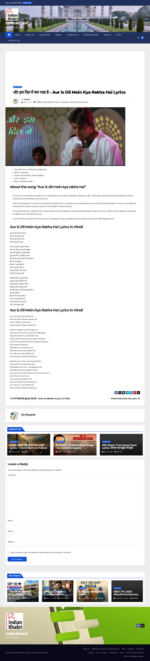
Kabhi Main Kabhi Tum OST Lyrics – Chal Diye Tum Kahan (28, 446)
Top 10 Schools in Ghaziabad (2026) (20, 593)
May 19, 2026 (51, 598)
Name (11, 521)
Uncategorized (14, 588)
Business (104, 652)
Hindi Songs (17, 87)
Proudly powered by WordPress (15, 652)
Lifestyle (29, 35)
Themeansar (43, 652)
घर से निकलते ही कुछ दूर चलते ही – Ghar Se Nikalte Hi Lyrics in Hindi (41, 398)
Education (44, 35)
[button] (138, 38)
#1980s (39, 102)
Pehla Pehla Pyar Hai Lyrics (124, 398)
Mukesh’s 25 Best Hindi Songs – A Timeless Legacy (75, 446)
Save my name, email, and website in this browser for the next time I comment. (40, 552)
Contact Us (14, 41)
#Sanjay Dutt (83, 102)
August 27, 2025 (87, 598)
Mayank (27, 99)
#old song (73, 102)
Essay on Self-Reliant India (92, 593)
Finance (47, 588)
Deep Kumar (65, 598)
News (17, 35)
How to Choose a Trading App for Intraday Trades (55, 594)
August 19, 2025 (122, 598)
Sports (107, 35)
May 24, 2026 (16, 598)
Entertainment (91, 35)
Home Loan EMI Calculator (135, 652)
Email (10, 531)
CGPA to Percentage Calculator (134, 656)
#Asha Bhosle (48, 102)
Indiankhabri (16, 23)
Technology (72, 35)
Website (11, 542)
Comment (12, 475)
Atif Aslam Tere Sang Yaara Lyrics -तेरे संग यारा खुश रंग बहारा (119, 446)
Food (118, 35)
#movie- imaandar (61, 102)
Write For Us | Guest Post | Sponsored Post (106, 649)
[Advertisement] (75, 66)
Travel (58, 35)
